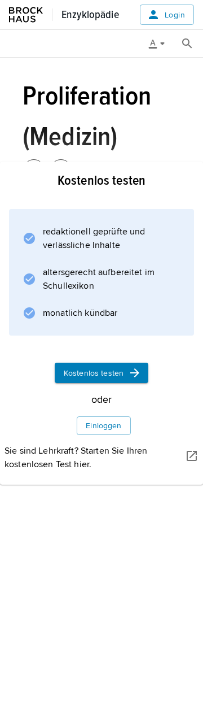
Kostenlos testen (93, 373)
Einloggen (103, 425)
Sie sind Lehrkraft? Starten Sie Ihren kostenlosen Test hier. (76, 457)
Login (175, 15)
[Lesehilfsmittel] (161, 43)
